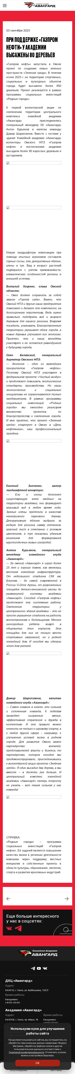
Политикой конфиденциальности (26, 1052)
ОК (38, 1063)
